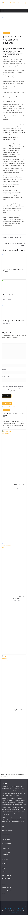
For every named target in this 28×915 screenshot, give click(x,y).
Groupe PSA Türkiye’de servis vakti (13, 296)
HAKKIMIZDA (5, 783)
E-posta (4, 369)
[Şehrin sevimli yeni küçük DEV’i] (14, 407)
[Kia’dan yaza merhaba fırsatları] (14, 306)
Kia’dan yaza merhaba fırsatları (13, 321)
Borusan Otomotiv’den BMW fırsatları (13, 270)
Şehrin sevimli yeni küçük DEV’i (13, 414)
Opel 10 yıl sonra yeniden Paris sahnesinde (12, 239)
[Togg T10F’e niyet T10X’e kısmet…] (6, 486)
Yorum (4, 342)
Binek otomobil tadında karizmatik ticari (18, 597)
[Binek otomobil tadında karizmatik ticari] (6, 598)
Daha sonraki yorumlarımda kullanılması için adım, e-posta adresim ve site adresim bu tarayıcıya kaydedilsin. (13, 389)
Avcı (13, 46)
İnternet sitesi (5, 376)
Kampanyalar (6, 33)
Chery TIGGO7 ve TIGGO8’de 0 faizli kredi (14, 244)
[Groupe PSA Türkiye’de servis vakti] (14, 280)
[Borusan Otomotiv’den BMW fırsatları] (14, 255)
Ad (3, 362)
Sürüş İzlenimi (6, 410)
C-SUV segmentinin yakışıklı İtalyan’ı (17, 710)
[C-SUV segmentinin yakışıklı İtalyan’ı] (6, 711)
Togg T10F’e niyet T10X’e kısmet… (18, 485)
